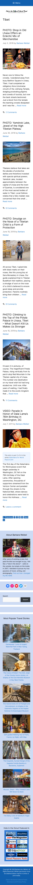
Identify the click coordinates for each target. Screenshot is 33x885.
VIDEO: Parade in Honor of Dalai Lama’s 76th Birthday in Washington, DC (15, 415)
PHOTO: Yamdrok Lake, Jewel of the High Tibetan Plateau (16, 125)
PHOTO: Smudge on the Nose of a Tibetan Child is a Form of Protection (15, 223)
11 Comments (11, 400)
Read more (21, 105)
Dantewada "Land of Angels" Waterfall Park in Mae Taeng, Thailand (16, 646)
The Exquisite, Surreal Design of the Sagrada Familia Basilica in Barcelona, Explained (16, 763)
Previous (8, 517)
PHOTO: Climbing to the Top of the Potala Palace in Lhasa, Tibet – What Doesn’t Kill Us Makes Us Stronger (15, 320)
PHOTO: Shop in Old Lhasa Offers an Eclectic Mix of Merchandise (14, 35)
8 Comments (11, 208)
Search (5, 596)
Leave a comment (13, 507)
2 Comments (11, 112)
